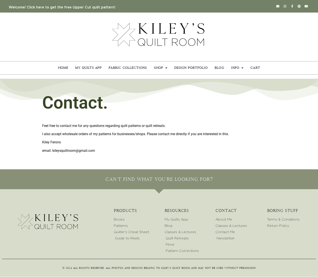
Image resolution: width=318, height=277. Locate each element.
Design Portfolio (191, 67)
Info (235, 67)
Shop (158, 67)
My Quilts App (88, 67)
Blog (219, 67)
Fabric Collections (128, 67)
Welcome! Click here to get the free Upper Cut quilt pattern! (62, 7)
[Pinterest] (299, 6)
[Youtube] (306, 6)
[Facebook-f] (292, 6)
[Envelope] (278, 6)
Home (63, 67)
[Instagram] (285, 6)
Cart (255, 67)
